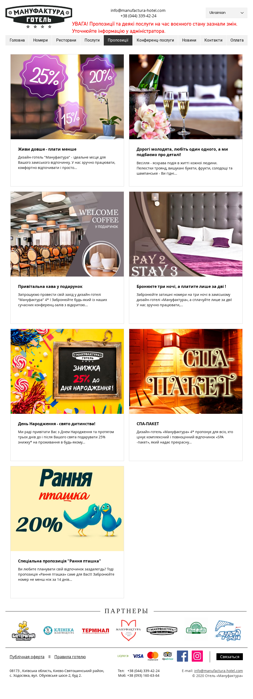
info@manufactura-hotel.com (138, 10)
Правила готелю (70, 656)
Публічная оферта (27, 656)
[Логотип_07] (167, 656)
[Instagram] (197, 656)
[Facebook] (182, 656)
